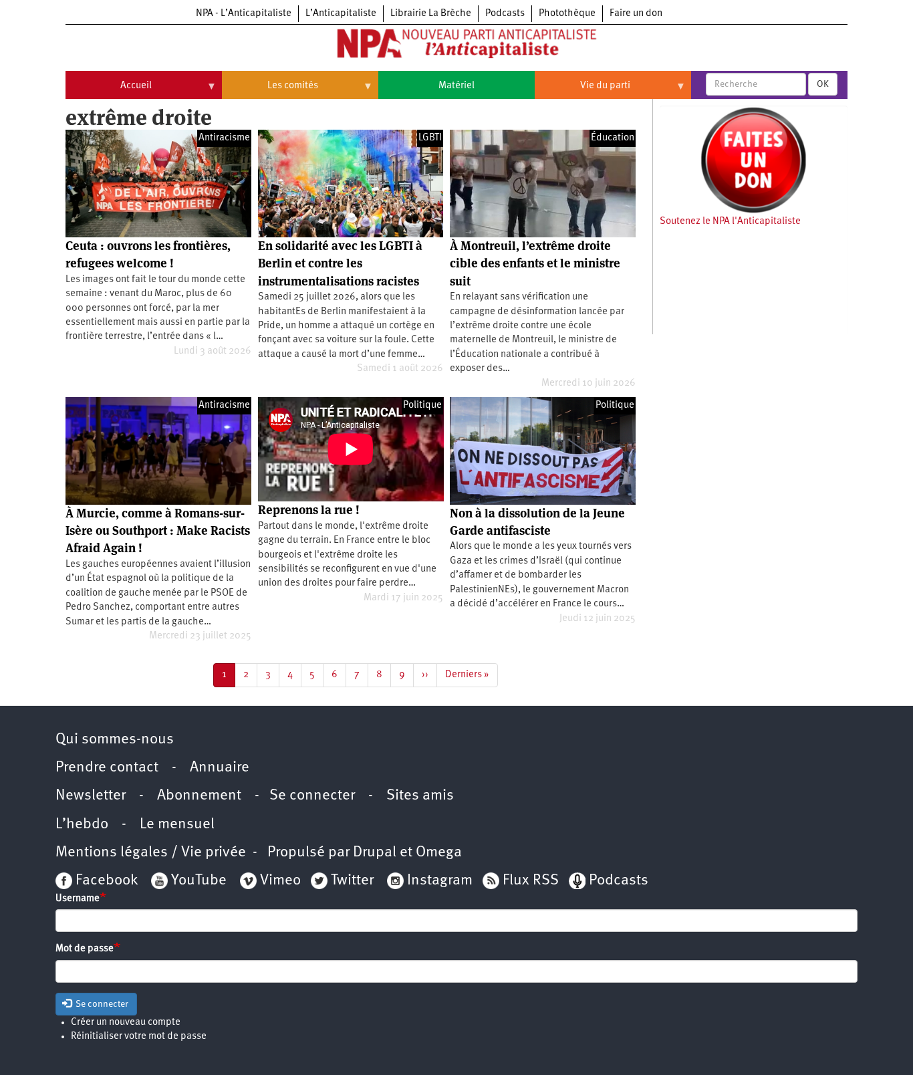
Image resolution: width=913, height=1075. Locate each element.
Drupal (374, 852)
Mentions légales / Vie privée (150, 852)
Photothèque (567, 14)
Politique (422, 405)
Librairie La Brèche (430, 14)
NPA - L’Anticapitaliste (243, 14)
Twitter (352, 880)
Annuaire (219, 767)
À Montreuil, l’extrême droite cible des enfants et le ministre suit (535, 263)
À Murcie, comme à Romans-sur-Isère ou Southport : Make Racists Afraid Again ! (158, 530)
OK (823, 84)
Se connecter (312, 796)
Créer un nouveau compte (125, 1023)
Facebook (105, 880)
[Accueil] (456, 46)
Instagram (440, 880)
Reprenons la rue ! (309, 509)
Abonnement (199, 796)
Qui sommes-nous (114, 739)
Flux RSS (531, 880)
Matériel (456, 86)
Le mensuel (177, 824)
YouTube (197, 880)
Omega (439, 852)
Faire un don (636, 14)
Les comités (270, 91)
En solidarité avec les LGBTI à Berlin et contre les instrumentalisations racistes (340, 263)
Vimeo (280, 880)
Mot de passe (84, 949)
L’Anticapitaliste (340, 14)
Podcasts (505, 14)
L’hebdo (81, 824)
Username (77, 899)
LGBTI (430, 138)
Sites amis (420, 796)
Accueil (109, 91)
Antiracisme (224, 138)
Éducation (612, 138)
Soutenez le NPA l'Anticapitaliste (730, 222)
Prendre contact (106, 767)
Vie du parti (582, 91)
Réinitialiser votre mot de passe (139, 1037)
